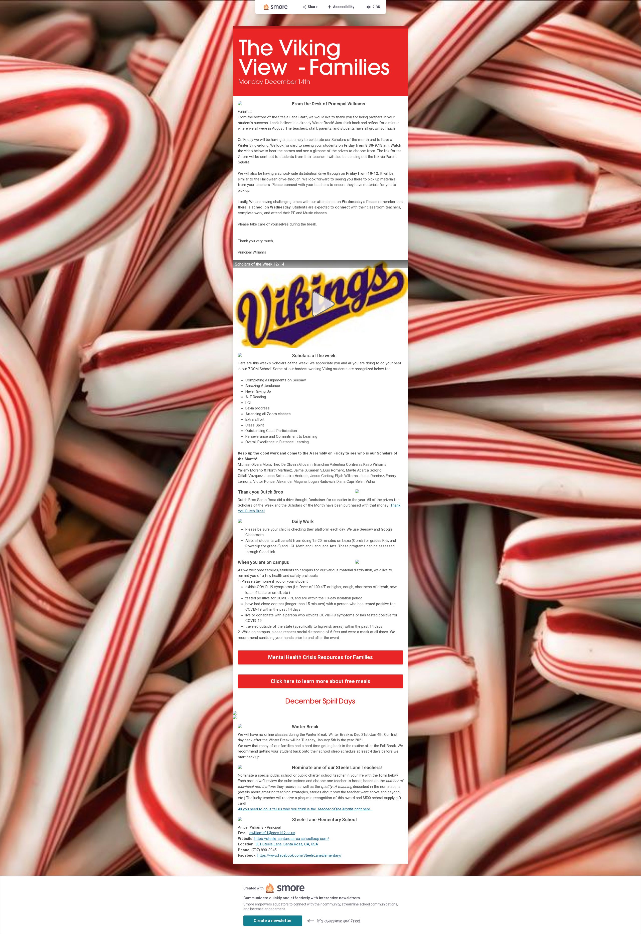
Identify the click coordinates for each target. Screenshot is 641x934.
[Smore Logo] (275, 7)
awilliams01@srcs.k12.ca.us (272, 833)
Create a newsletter (273, 920)
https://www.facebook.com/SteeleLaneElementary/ (299, 855)
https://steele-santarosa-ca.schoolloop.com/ (291, 838)
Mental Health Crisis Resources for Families (320, 657)
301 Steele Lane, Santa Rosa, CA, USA (286, 844)
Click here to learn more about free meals (320, 681)
